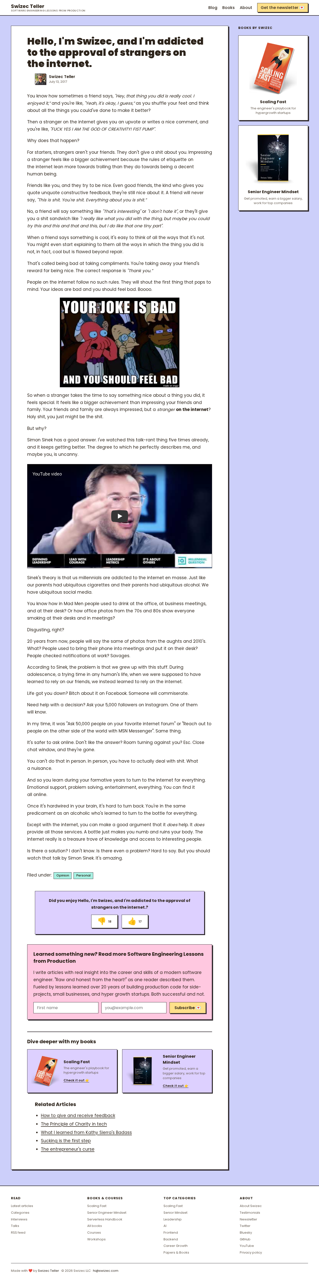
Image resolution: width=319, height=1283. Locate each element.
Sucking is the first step (66, 1141)
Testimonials (250, 1212)
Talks (15, 1225)
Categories (20, 1212)
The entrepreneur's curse (67, 1149)
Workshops (96, 1239)
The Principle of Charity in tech (74, 1124)
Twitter (245, 1225)
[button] (119, 516)
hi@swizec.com (105, 1270)
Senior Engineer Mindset (106, 1212)
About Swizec (251, 1205)
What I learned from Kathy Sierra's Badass (86, 1132)
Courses (94, 1232)
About (246, 7)
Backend (170, 1239)
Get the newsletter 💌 (282, 7)
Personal (83, 875)
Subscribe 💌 (187, 1008)
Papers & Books (176, 1252)
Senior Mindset (175, 1212)
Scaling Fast (96, 1205)
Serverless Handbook (104, 1219)
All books (94, 1225)
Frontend (170, 1232)
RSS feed (18, 1232)
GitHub (245, 1239)
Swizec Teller (48, 7)
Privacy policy (251, 1252)
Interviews (19, 1219)
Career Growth (175, 1245)
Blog (212, 7)
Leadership (172, 1219)
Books (228, 7)
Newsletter (248, 1219)
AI (164, 1225)
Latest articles (22, 1205)
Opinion (62, 875)
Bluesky (246, 1232)
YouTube (247, 1245)
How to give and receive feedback (78, 1116)
